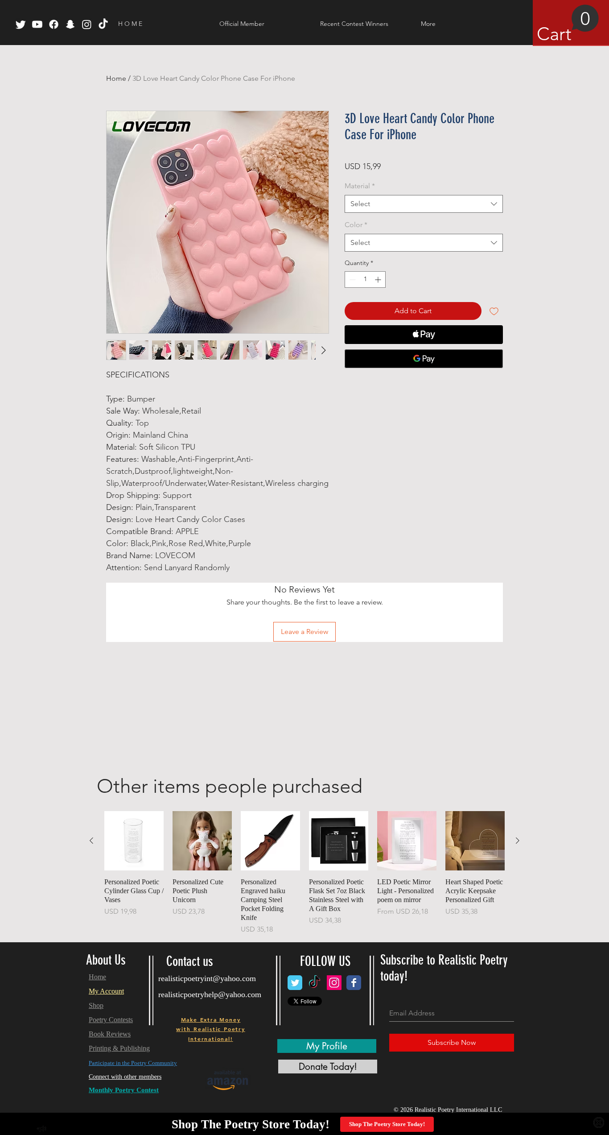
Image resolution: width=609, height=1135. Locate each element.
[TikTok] (103, 24)
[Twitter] (21, 24)
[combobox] (424, 204)
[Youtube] (37, 24)
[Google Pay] (424, 358)
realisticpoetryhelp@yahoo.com (209, 994)
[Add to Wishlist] (494, 311)
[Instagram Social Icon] (334, 982)
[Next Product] (517, 840)
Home (116, 78)
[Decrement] (351, 279)
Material (360, 186)
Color (356, 224)
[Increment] (378, 279)
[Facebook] (54, 24)
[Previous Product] (91, 840)
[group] (304, 873)
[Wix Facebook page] (353, 982)
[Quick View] (134, 840)
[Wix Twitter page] (295, 982)
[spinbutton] (365, 279)
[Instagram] (87, 24)
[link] (568, 24)
